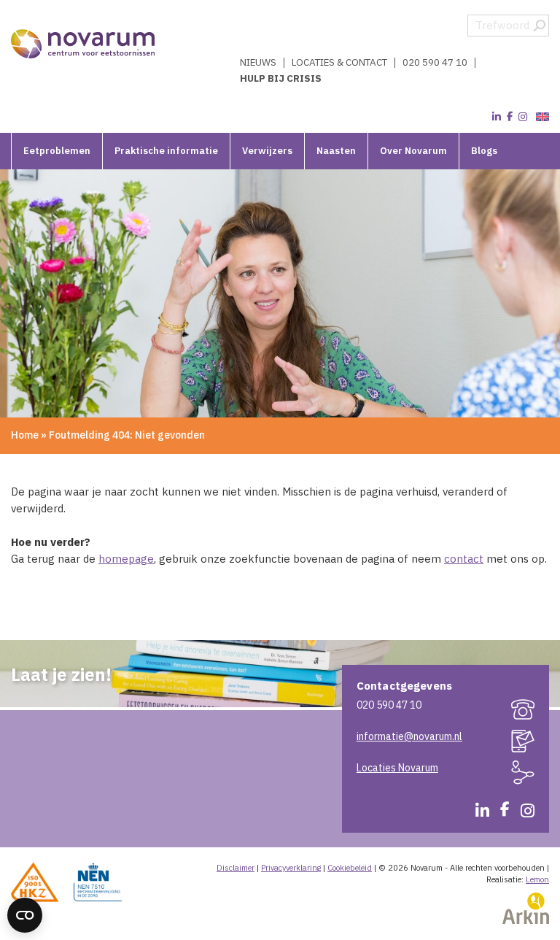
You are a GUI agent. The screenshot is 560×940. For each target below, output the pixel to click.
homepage (126, 559)
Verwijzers (267, 151)
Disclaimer (235, 868)
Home (25, 435)
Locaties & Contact (339, 63)
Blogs (484, 151)
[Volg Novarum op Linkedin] (496, 116)
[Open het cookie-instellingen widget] (24, 915)
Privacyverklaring (291, 868)
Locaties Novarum (397, 767)
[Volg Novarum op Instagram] (522, 116)
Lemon (537, 879)
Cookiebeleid (349, 868)
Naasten (336, 151)
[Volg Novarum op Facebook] (510, 116)
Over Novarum (413, 151)
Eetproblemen (56, 151)
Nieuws (258, 63)
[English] (540, 117)
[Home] (84, 44)
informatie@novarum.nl (409, 736)
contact (463, 559)
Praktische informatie (166, 151)
